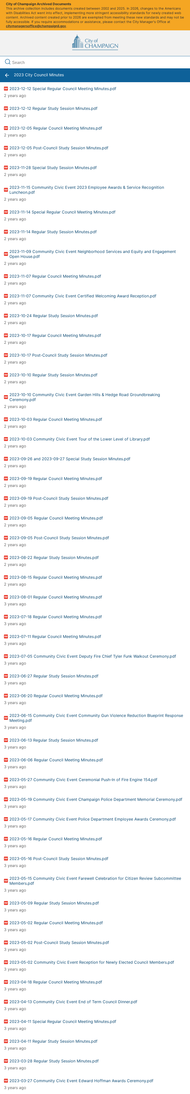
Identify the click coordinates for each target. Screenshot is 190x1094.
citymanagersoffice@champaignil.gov (36, 26)
